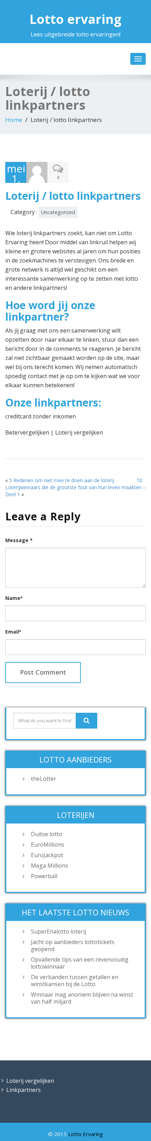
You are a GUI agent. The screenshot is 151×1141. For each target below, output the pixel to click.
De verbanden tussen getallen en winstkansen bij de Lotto (74, 980)
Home (13, 120)
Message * (19, 540)
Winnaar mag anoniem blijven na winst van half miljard (82, 998)
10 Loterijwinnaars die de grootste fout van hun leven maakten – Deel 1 (75, 487)
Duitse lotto (46, 834)
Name (13, 598)
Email (13, 631)
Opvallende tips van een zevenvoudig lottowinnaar (80, 963)
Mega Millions (49, 865)
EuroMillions (47, 844)
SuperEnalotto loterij (58, 931)
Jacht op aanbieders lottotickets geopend (72, 945)
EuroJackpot (47, 855)
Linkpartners (23, 1090)
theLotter (43, 778)
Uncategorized (58, 212)
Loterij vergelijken (30, 1081)
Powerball (44, 876)
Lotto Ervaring (85, 1133)
